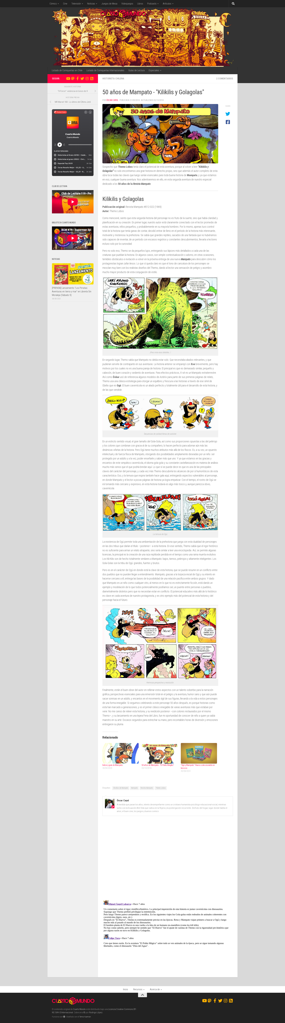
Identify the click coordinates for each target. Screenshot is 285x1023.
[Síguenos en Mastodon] (73, 78)
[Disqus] (167, 859)
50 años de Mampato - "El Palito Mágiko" (158, 765)
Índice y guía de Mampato (112, 765)
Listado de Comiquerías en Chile (67, 70)
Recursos (137, 989)
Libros (140, 3)
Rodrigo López (95, 1012)
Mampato (134, 788)
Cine (65, 3)
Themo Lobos (161, 788)
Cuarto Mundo (79, 1009)
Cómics (53, 3)
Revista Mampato (147, 788)
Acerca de (155, 989)
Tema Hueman (85, 1017)
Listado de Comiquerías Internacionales (105, 70)
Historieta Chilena (113, 78)
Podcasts (151, 3)
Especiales (154, 70)
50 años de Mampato (120, 788)
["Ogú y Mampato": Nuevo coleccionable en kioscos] (199, 753)
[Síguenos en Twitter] (82, 78)
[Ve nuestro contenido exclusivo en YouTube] (68, 78)
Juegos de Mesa (109, 3)
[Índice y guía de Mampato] (120, 753)
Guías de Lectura (136, 70)
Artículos (167, 3)
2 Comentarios (224, 78)
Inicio (125, 989)
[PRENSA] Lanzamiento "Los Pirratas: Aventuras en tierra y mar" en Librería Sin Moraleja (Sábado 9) (71, 291)
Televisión (76, 3)
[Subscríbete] (92, 78)
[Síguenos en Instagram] (87, 78)
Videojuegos (127, 3)
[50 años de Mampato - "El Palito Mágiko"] (160, 753)
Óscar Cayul (112, 100)
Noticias (91, 3)
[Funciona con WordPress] (64, 1017)
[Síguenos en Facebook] (77, 78)
